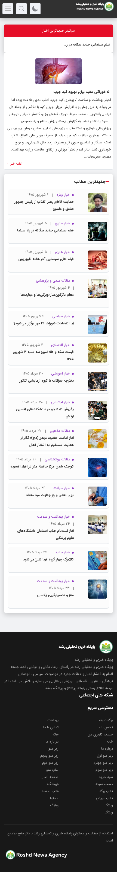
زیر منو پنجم (49, 756)
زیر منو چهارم (103, 763)
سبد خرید (106, 777)
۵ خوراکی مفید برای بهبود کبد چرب (81, 92)
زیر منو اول (105, 756)
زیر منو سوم (104, 770)
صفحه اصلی (50, 777)
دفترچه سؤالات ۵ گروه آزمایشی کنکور (46, 381)
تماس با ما (105, 727)
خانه (56, 734)
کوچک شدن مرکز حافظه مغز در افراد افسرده (42, 466)
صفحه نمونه (104, 784)
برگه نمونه (106, 720)
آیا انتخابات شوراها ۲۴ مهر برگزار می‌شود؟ (44, 323)
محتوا (54, 798)
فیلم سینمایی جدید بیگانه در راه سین (83, 44)
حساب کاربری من (100, 734)
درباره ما (107, 749)
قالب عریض (104, 798)
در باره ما (52, 741)
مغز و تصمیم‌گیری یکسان (55, 595)
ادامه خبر (15, 163)
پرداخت (53, 720)
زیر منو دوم (50, 763)
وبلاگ (108, 805)
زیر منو (53, 749)
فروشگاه (53, 784)
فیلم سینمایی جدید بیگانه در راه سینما (45, 230)
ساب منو (52, 770)
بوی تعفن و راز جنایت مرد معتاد (50, 495)
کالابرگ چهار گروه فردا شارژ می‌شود (48, 559)
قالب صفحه (50, 791)
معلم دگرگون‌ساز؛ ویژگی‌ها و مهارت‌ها (47, 295)
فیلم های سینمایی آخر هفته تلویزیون (46, 259)
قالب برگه (106, 791)
